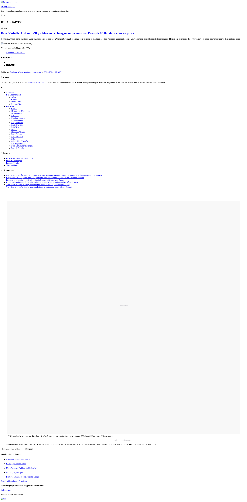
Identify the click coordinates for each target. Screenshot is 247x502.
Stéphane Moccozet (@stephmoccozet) (25, 72)
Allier (13, 97)
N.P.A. (14, 129)
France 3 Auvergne (35, 82)
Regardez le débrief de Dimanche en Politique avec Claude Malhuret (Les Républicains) (42, 182)
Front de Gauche (18, 118)
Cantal (14, 99)
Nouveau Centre (18, 132)
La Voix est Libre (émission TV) (19, 158)
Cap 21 (14, 109)
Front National (17, 120)
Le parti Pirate (17, 123)
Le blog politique (8, 6)
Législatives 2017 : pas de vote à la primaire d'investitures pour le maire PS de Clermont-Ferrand (45, 178)
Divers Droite (16, 113)
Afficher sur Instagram (123, 440)
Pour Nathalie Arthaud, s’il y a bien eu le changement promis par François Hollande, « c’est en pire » (68, 33)
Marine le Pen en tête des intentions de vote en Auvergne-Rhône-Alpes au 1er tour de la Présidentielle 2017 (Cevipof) (54, 175)
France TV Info (12, 163)
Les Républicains (18, 143)
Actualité (10, 92)
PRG (13, 139)
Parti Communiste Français (22, 146)
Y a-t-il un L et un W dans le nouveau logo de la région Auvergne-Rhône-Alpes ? (39, 187)
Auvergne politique (18, 459)
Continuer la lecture (15, 52)
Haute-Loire (16, 102)
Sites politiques (12, 165)
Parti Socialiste (17, 136)
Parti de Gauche (17, 148)
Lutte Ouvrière (17, 125)
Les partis (10, 106)
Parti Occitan (16, 134)
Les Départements (13, 95)
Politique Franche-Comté (22, 477)
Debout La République (20, 111)
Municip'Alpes (14, 472)
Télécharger (6, 490)
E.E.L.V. (15, 116)
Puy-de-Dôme (17, 104)
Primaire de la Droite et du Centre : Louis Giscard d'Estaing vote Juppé (35, 180)
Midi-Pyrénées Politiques (22, 468)
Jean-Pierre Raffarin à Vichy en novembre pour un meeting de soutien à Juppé (37, 184)
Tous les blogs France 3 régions (14, 481)
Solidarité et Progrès (19, 141)
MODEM (15, 127)
